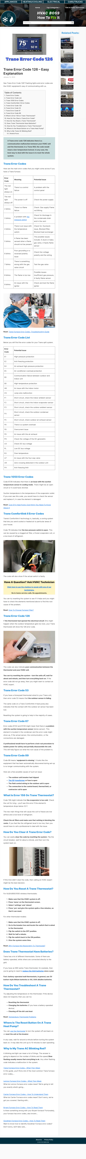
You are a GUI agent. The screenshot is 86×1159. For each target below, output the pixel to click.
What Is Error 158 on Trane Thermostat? (20, 116)
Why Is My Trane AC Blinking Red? (19, 131)
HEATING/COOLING (32, 2)
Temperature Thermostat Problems (22, 1017)
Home (37, 8)
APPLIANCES (10, 2)
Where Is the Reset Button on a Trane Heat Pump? (25, 128)
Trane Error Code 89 (13, 113)
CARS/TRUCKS (75, 2)
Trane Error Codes (12, 95)
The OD (11, 780)
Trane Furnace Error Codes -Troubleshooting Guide (29, 332)
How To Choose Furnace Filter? (21, 610)
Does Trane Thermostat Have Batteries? (21, 123)
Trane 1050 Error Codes (15, 100)
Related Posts (14, 133)
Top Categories (53, 8)
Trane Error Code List (14, 98)
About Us (39, 1140)
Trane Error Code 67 (13, 111)
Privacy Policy (48, 1140)
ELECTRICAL (54, 2)
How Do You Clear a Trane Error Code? (21, 118)
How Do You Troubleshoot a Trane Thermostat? (24, 126)
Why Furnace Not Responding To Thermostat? (26, 946)
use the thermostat (17, 1031)
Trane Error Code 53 (13, 108)
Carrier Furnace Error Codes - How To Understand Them (25, 1094)
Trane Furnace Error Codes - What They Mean (21, 1068)
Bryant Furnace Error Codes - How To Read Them (23, 1108)
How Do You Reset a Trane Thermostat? (21, 121)
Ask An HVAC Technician (74, 8)
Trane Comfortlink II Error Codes (18, 103)
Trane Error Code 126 (14, 105)
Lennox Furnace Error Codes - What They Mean (22, 1081)
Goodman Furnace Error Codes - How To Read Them (24, 1121)
